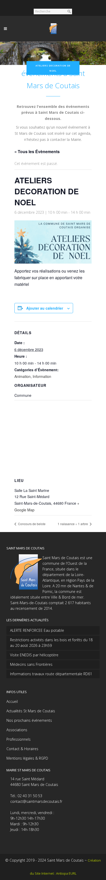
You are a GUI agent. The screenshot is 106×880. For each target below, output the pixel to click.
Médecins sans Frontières (31, 664)
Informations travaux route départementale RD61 (51, 673)
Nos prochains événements (29, 720)
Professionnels (18, 739)
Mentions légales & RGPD (27, 758)
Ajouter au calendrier (44, 308)
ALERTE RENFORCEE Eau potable (37, 630)
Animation (22, 376)
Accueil (12, 701)
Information (42, 376)
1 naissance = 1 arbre (73, 524)
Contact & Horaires (22, 748)
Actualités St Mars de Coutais (30, 710)
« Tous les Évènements (37, 151)
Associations (16, 729)
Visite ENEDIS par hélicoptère (34, 654)
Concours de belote (31, 524)
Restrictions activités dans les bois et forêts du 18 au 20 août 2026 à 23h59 (51, 642)
